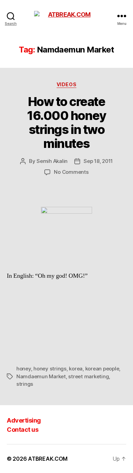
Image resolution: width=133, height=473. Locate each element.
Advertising (24, 420)
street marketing (88, 376)
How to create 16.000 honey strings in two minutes (66, 122)
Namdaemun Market (41, 376)
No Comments (71, 172)
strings (24, 384)
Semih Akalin (52, 161)
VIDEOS (66, 84)
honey (23, 368)
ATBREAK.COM (48, 458)
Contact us (22, 429)
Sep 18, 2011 (98, 161)
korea (76, 368)
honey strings (49, 368)
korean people (102, 368)
